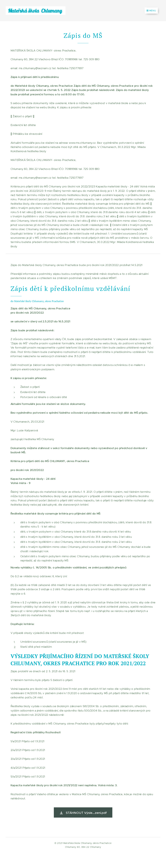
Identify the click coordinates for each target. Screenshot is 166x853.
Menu (152, 10)
